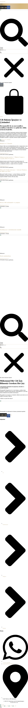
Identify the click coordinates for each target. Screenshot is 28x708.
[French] (11, 706)
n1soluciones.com (14, 702)
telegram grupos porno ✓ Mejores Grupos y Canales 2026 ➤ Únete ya (12, 157)
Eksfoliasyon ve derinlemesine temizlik (10, 229)
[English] (6, 706)
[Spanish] (2, 706)
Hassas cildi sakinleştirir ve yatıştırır (10, 202)
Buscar (1, 50)
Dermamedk (2, 1)
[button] (14, 33)
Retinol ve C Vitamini (6, 143)
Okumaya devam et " (4, 153)
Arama (1, 48)
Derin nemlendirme (5, 256)
